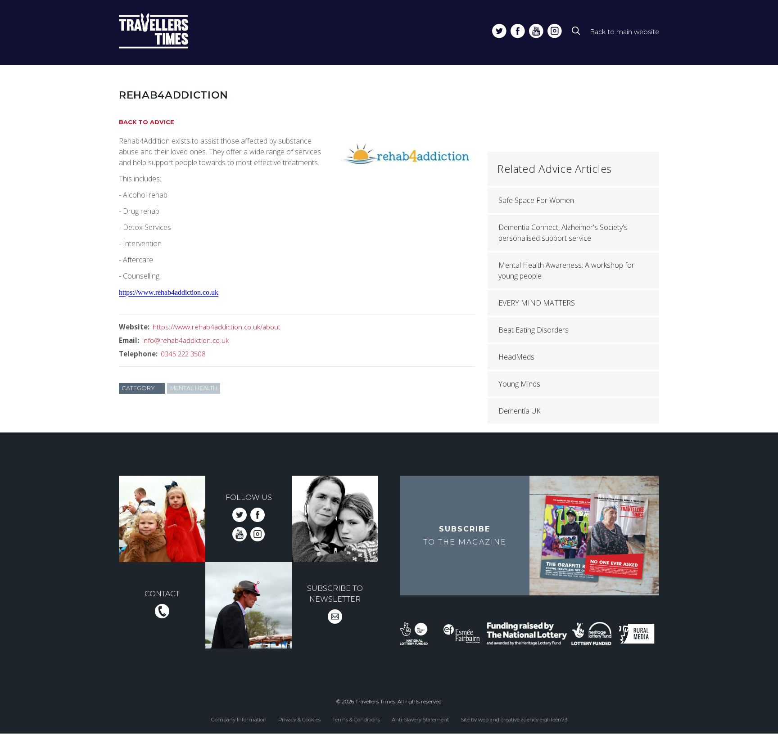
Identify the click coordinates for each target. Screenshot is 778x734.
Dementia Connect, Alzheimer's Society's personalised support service (563, 232)
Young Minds (519, 384)
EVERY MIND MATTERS (536, 303)
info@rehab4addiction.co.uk (185, 340)
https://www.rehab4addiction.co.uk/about (216, 326)
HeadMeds (516, 357)
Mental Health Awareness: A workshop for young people (566, 270)
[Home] (170, 32)
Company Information (239, 719)
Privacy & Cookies (299, 719)
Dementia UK (519, 411)
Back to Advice (146, 122)
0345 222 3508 (183, 353)
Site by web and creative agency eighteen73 (514, 719)
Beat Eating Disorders (533, 330)
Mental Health (193, 388)
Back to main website (624, 32)
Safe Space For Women (536, 200)
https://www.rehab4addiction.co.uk (168, 292)
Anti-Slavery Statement (420, 719)
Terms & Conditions (356, 719)
